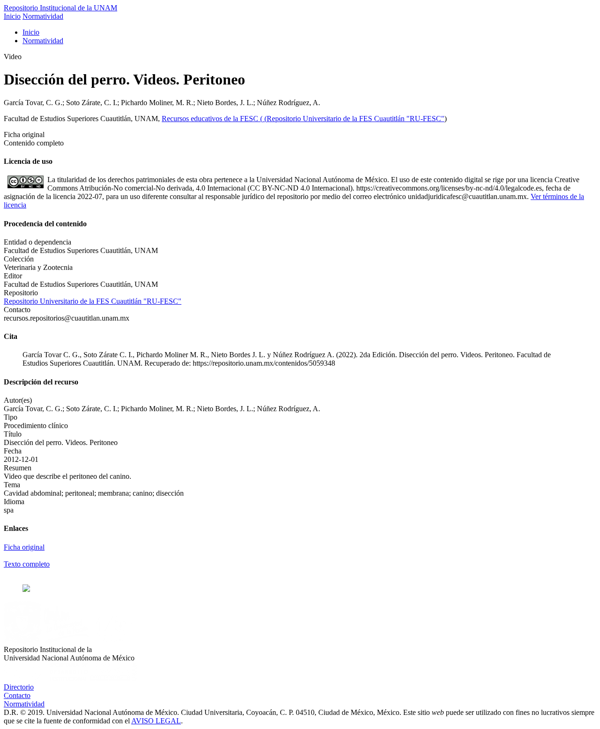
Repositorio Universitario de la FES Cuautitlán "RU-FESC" (355, 119)
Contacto (17, 695)
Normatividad (42, 16)
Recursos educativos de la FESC (211, 119)
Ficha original (24, 547)
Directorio (19, 687)
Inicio (12, 16)
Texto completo (27, 564)
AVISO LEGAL (156, 721)
